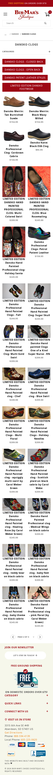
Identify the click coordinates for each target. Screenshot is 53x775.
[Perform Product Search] (45, 23)
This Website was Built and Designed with (24, 762)
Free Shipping (16, 3)
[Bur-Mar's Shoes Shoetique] (26, 14)
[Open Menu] (5, 14)
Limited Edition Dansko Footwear (26, 87)
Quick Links (13, 703)
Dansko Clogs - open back (22, 69)
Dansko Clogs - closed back (24, 61)
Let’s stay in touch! (24, 655)
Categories (8, 51)
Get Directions (13, 732)
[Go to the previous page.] (13, 637)
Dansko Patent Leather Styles (25, 77)
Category (11, 695)
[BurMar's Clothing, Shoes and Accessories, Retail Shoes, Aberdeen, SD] (38, 754)
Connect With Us (16, 711)
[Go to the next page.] (40, 637)
